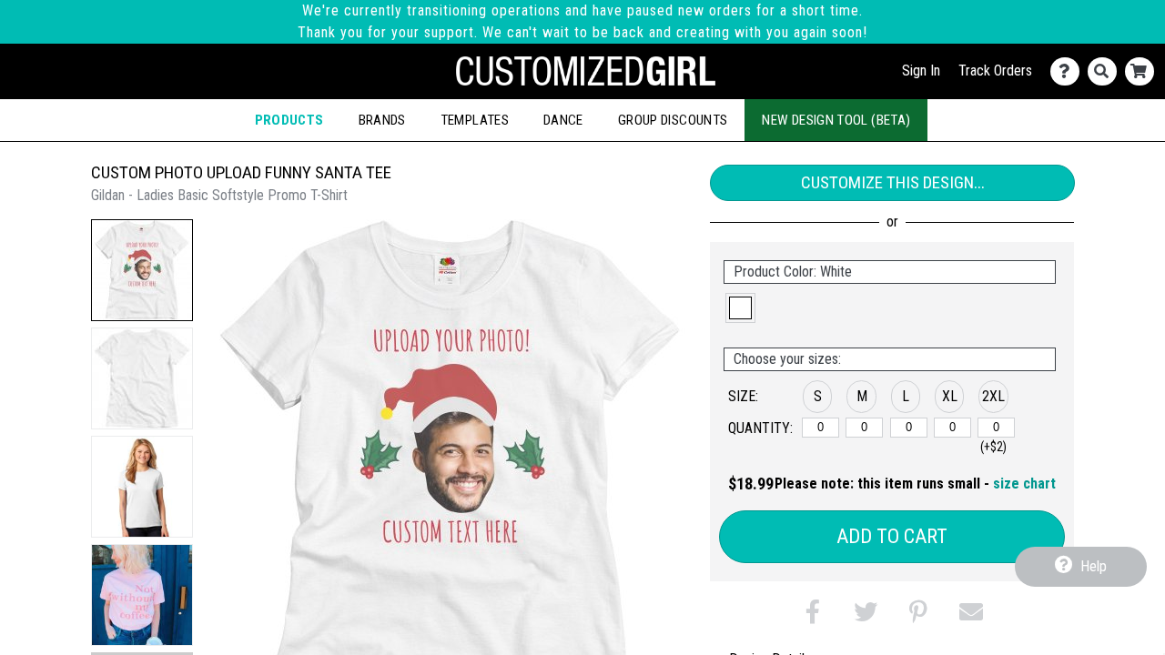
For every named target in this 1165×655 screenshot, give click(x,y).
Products (289, 120)
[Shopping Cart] (1143, 71)
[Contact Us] (1069, 71)
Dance (563, 120)
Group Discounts (672, 120)
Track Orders (995, 70)
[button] (142, 270)
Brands (382, 120)
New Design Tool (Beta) (836, 120)
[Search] (1106, 71)
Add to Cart (891, 536)
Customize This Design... (893, 182)
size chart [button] (1024, 483)
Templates (475, 120)
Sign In (921, 70)
